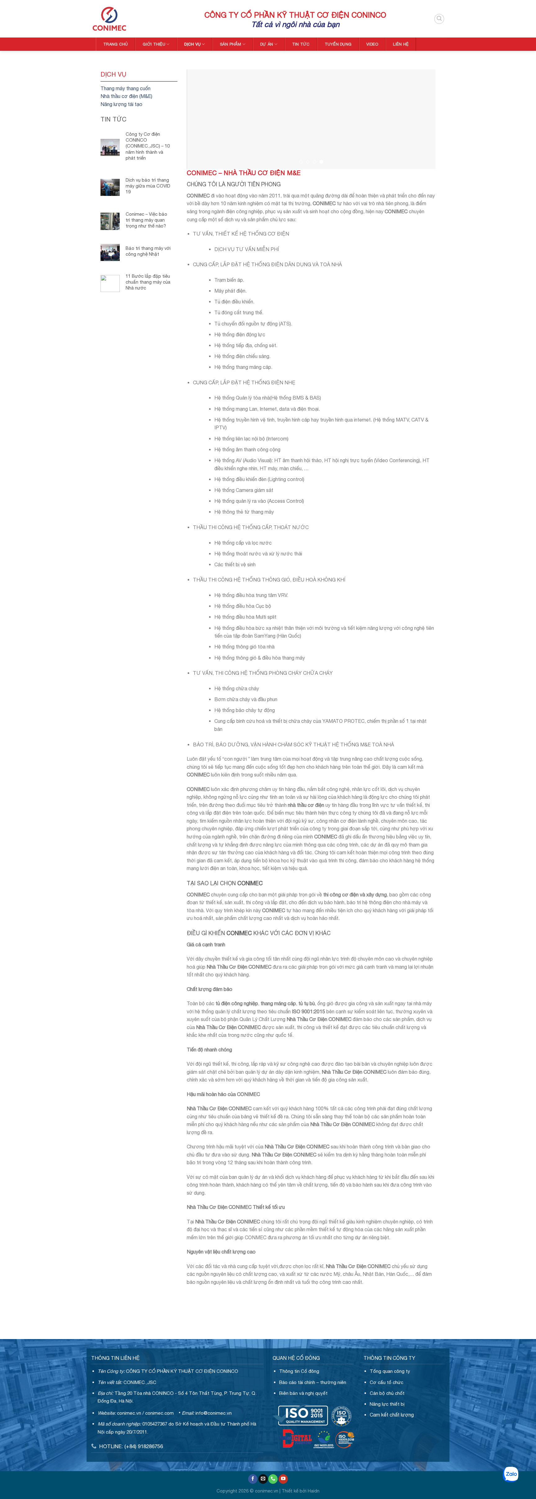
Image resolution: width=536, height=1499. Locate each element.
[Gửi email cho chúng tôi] (263, 1479)
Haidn (313, 1490)
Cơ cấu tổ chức (386, 1382)
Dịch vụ (192, 44)
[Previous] (199, 137)
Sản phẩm (230, 44)
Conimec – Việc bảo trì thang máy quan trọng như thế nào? (146, 219)
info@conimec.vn (213, 1413)
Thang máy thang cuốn (125, 88)
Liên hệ (401, 44)
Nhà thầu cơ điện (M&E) (126, 96)
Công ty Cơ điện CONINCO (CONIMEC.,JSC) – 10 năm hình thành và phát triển (148, 146)
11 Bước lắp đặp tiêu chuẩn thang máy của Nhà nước (148, 281)
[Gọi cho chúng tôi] (273, 1479)
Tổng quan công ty (390, 1371)
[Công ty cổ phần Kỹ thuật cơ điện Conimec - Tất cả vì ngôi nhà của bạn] (143, 19)
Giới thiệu (154, 44)
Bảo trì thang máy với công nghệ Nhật (148, 251)
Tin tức (301, 44)
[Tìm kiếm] (439, 19)
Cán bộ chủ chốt (387, 1393)
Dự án (266, 44)
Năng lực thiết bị (387, 1404)
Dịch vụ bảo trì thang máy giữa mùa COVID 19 (148, 185)
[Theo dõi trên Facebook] (252, 1479)
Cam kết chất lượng (392, 1414)
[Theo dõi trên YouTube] (283, 1479)
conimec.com (159, 1413)
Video (372, 44)
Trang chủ (115, 44)
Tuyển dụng (338, 44)
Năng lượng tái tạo (121, 104)
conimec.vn (129, 1413)
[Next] (422, 137)
